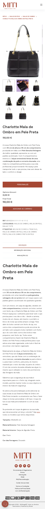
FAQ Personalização (22, 479)
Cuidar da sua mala (22, 483)
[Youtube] (29, 466)
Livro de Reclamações (22, 491)
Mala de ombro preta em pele (21, 234)
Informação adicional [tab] (22, 250)
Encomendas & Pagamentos (22, 470)
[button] (5, 503)
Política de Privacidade (22, 488)
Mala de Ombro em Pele (13, 232)
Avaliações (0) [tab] (22, 255)
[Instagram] (20, 466)
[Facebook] (16, 466)
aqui (38, 412)
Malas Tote (8, 226)
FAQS (22, 477)
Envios (22, 472)
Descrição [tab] (23, 245)
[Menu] (41, 5)
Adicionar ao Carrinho (22, 209)
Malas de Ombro (21, 224)
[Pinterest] (24, 466)
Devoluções (22, 475)
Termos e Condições (22, 486)
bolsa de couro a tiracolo (25, 229)
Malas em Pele (36, 224)
